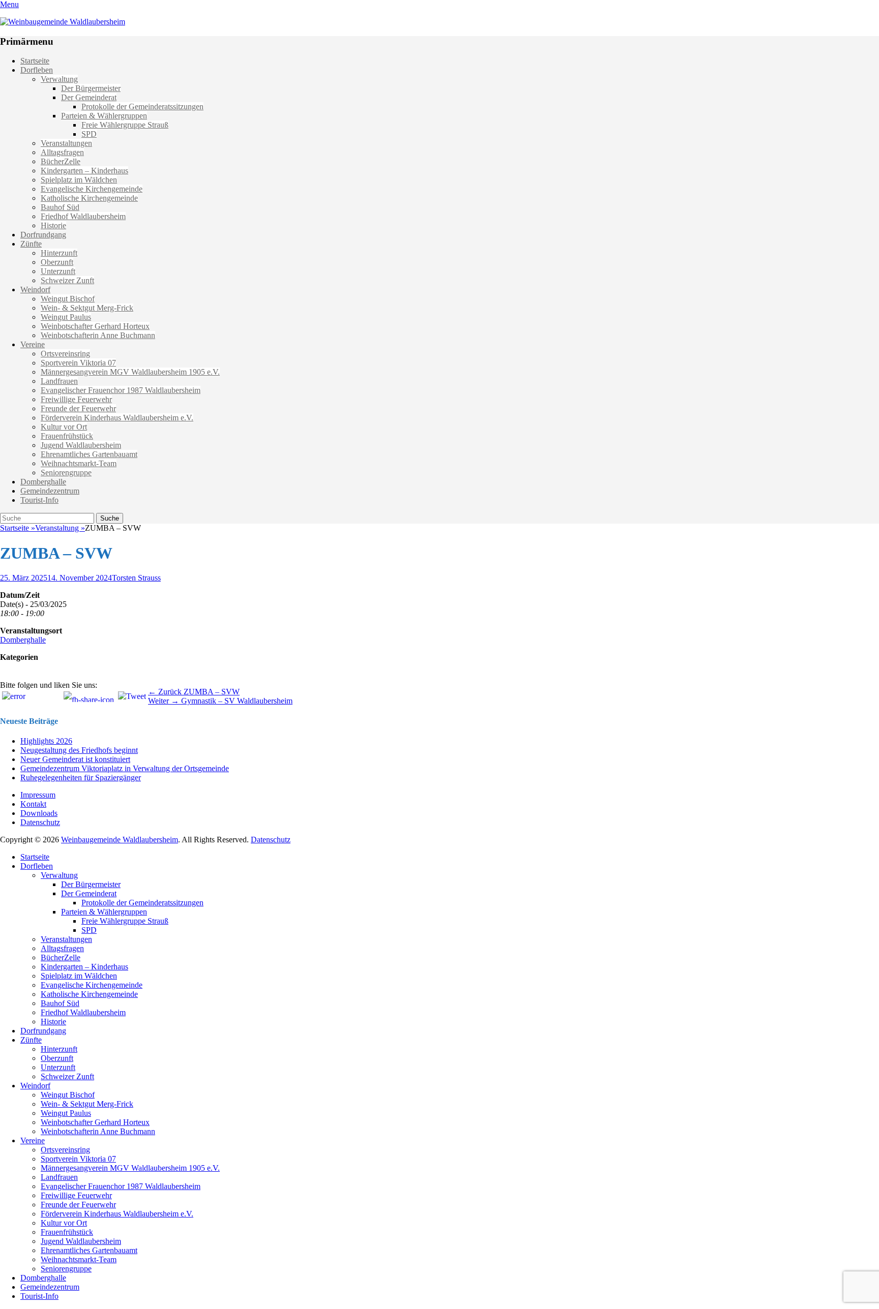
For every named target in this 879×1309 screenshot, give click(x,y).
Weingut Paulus (66, 317)
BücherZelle (60, 161)
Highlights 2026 (46, 741)
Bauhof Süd (60, 207)
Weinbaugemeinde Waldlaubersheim (119, 839)
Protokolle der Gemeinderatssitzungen (142, 106)
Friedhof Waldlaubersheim (83, 216)
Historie (53, 225)
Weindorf (35, 289)
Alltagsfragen (62, 152)
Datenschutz (40, 822)
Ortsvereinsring (65, 353)
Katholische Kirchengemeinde (89, 198)
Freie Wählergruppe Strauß (124, 124)
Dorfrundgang (43, 234)
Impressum (37, 794)
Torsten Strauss (136, 577)
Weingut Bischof (68, 298)
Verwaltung (59, 79)
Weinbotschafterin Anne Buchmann (98, 335)
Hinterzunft (59, 253)
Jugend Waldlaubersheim (81, 445)
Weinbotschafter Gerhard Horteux (95, 326)
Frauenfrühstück (67, 436)
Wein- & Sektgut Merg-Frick (87, 307)
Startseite (34, 60)
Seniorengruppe (66, 472)
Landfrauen (59, 381)
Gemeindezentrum (49, 490)
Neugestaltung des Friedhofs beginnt (79, 750)
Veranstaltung (60, 528)
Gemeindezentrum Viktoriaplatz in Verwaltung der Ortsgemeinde (124, 768)
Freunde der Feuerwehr (78, 408)
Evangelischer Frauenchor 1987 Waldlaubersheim (120, 390)
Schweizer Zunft (67, 280)
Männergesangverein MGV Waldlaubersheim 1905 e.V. (130, 372)
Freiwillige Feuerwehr (76, 399)
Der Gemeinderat (88, 97)
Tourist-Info (39, 500)
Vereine (32, 344)
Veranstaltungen (66, 143)
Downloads (38, 813)
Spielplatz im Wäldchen (79, 179)
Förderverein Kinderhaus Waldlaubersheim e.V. (117, 417)
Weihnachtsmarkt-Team (78, 463)
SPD (89, 134)
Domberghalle (43, 481)
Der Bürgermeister (91, 88)
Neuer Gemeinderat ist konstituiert (75, 759)
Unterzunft (58, 271)
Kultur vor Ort (64, 426)
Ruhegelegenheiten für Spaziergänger (80, 777)
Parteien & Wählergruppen (104, 115)
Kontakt (33, 804)
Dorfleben (36, 70)
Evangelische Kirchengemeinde (91, 189)
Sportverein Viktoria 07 (78, 362)
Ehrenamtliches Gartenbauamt (89, 454)
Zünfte (31, 243)
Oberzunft (57, 262)
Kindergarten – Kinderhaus (84, 170)
